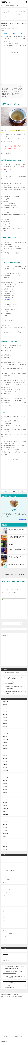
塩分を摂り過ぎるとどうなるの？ (11, 91)
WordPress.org (6, 960)
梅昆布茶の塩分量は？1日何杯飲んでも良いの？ (21, 574)
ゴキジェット (5, 873)
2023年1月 (5, 767)
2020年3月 (5, 824)
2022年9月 (5, 780)
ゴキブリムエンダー (7, 879)
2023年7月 (5, 748)
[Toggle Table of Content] (20, 86)
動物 (3, 904)
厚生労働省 (7, 299)
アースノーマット (6, 867)
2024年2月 (5, 726)
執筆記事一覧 (22, 519)
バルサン (4, 886)
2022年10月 (5, 777)
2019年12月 (5, 833)
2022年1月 (5, 805)
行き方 (4, 939)
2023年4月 (5, 758)
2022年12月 (5, 770)
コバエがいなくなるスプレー (9, 870)
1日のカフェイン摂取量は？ (9, 94)
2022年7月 (5, 786)
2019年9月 (5, 843)
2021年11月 (5, 811)
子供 (3, 914)
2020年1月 (5, 830)
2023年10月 (5, 739)
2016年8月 (5, 849)
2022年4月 (5, 796)
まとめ (4, 96)
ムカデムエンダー (6, 892)
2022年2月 (5, 802)
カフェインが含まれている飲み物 (11, 93)
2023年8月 (5, 745)
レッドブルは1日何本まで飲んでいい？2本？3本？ (16, 550)
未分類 (4, 920)
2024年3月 (5, 723)
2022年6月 (5, 789)
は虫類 (4, 860)
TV (3, 857)
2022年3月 (5, 799)
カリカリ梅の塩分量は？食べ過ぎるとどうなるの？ (8, 574)
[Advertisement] (14, 68)
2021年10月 (5, 814)
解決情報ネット (6, 2)
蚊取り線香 (5, 936)
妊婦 (3, 911)
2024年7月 (5, 711)
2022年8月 (5, 783)
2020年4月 (5, 821)
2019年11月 (5, 836)
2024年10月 (5, 701)
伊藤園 (6, 171)
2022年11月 (5, 774)
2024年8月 (5, 707)
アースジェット (6, 864)
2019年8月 (5, 846)
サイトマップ (4, 1036)
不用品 (4, 895)
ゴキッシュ (5, 876)
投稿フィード (5, 954)
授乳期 (4, 917)
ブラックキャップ (6, 889)
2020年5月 (5, 818)
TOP (6, 994)
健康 (3, 30)
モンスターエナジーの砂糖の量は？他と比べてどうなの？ (16, 544)
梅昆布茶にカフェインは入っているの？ (12, 88)
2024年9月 (5, 704)
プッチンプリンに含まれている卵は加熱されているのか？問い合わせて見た (16, 537)
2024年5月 (5, 717)
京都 (3, 898)
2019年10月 (5, 840)
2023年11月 (5, 736)
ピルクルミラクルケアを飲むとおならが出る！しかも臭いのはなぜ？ (16, 557)
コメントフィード (6, 957)
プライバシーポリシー (20, 1036)
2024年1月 (5, 730)
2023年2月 (5, 764)
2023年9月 (5, 742)
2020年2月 (5, 827)
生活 (3, 926)
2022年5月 (5, 792)
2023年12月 (5, 733)
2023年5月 (5, 755)
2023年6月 (5, 751)
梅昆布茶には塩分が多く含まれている (12, 89)
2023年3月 (5, 761)
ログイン (4, 950)
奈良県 (4, 908)
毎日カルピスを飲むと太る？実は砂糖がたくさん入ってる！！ (16, 530)
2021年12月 (5, 808)
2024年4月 (5, 720)
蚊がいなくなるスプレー (8, 933)
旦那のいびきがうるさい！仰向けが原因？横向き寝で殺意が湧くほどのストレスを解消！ (16, 564)
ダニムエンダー (6, 882)
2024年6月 (5, 714)
